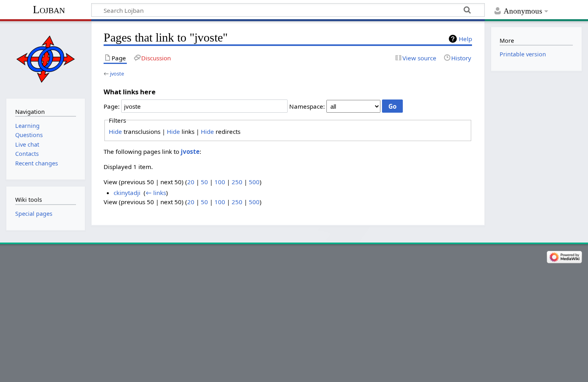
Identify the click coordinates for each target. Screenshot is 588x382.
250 (237, 182)
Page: (112, 106)
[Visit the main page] (45, 59)
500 (254, 182)
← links (156, 193)
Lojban (49, 9)
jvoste (117, 73)
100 (219, 182)
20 (190, 182)
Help (465, 39)
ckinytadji (127, 193)
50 (204, 182)
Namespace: (307, 106)
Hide (115, 131)
